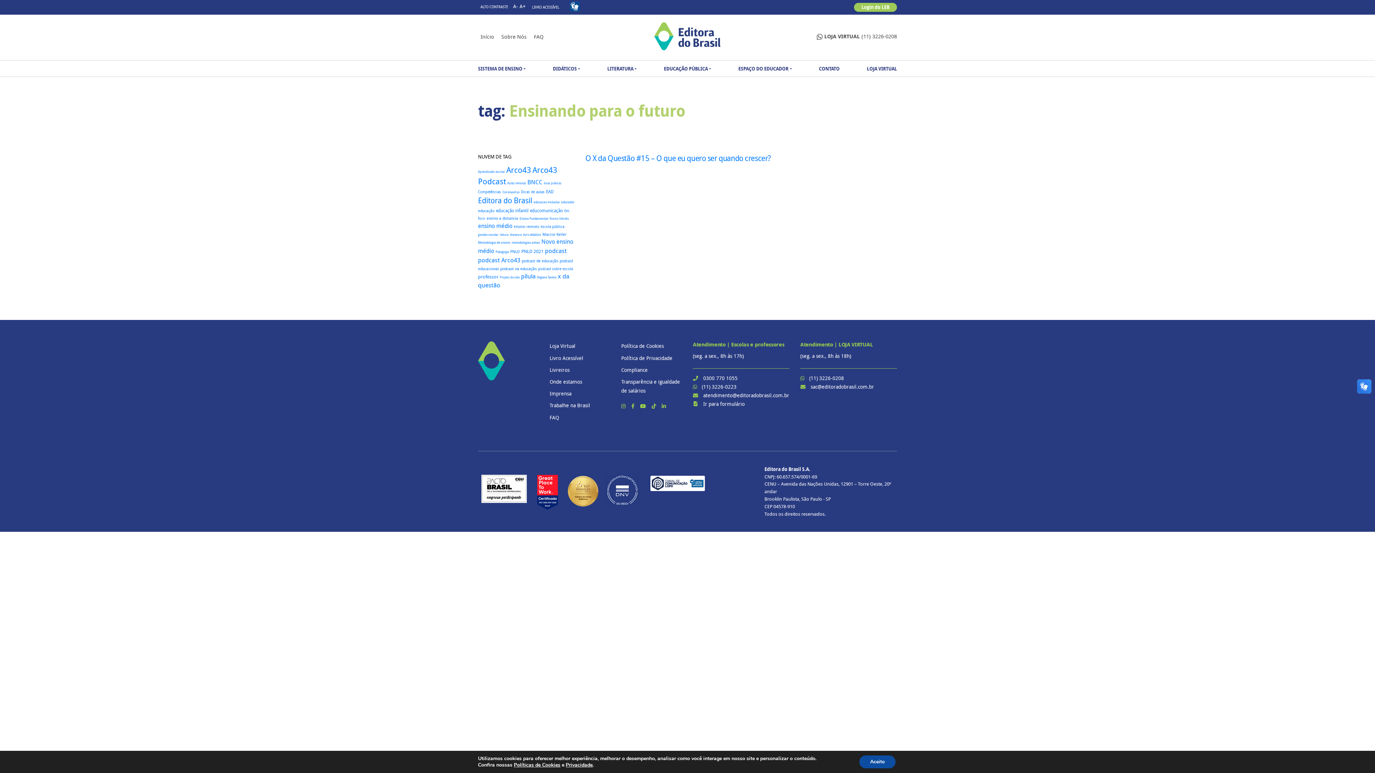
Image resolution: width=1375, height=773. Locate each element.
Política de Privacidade (646, 358)
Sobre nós (514, 36)
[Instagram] (624, 406)
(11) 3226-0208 (860, 36)
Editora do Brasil (505, 200)
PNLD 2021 (532, 251)
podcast (556, 251)
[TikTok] (654, 406)
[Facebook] (633, 406)
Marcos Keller (554, 234)
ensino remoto (526, 226)
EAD (550, 191)
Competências (489, 192)
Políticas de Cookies (537, 765)
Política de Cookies (642, 345)
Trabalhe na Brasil (570, 405)
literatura (516, 235)
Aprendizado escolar (491, 172)
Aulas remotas (516, 183)
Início (487, 36)
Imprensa (560, 393)
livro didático (532, 235)
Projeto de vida (510, 277)
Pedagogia (502, 252)
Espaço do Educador (763, 68)
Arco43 (518, 170)
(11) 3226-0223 (719, 386)
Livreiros (560, 369)
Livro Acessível (545, 7)
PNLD (515, 251)
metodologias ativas (526, 242)
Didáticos (565, 68)
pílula (528, 276)
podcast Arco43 (499, 260)
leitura (504, 235)
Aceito (877, 761)
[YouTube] (643, 406)
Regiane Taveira (546, 277)
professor (488, 277)
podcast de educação (540, 260)
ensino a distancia (502, 218)
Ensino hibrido (559, 218)
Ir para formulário (724, 403)
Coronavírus (511, 192)
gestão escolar (488, 234)
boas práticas (552, 183)
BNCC (534, 182)
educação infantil (512, 210)
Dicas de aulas (533, 191)
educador (568, 202)
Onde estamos (566, 381)
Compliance (634, 369)
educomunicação (546, 210)
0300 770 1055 (720, 378)
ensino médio (495, 226)
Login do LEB (875, 7)
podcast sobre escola (555, 268)
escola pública (552, 226)
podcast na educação (518, 268)
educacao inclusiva (547, 202)
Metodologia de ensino (494, 242)
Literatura (620, 68)
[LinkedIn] (664, 406)
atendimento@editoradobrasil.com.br (746, 395)
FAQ (539, 36)
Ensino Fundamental (534, 219)
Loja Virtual (882, 68)
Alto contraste (494, 7)
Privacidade (579, 765)
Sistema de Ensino (500, 68)
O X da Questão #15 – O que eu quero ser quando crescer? (678, 158)
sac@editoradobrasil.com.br (842, 386)
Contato (829, 68)
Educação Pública (686, 68)
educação (486, 210)
